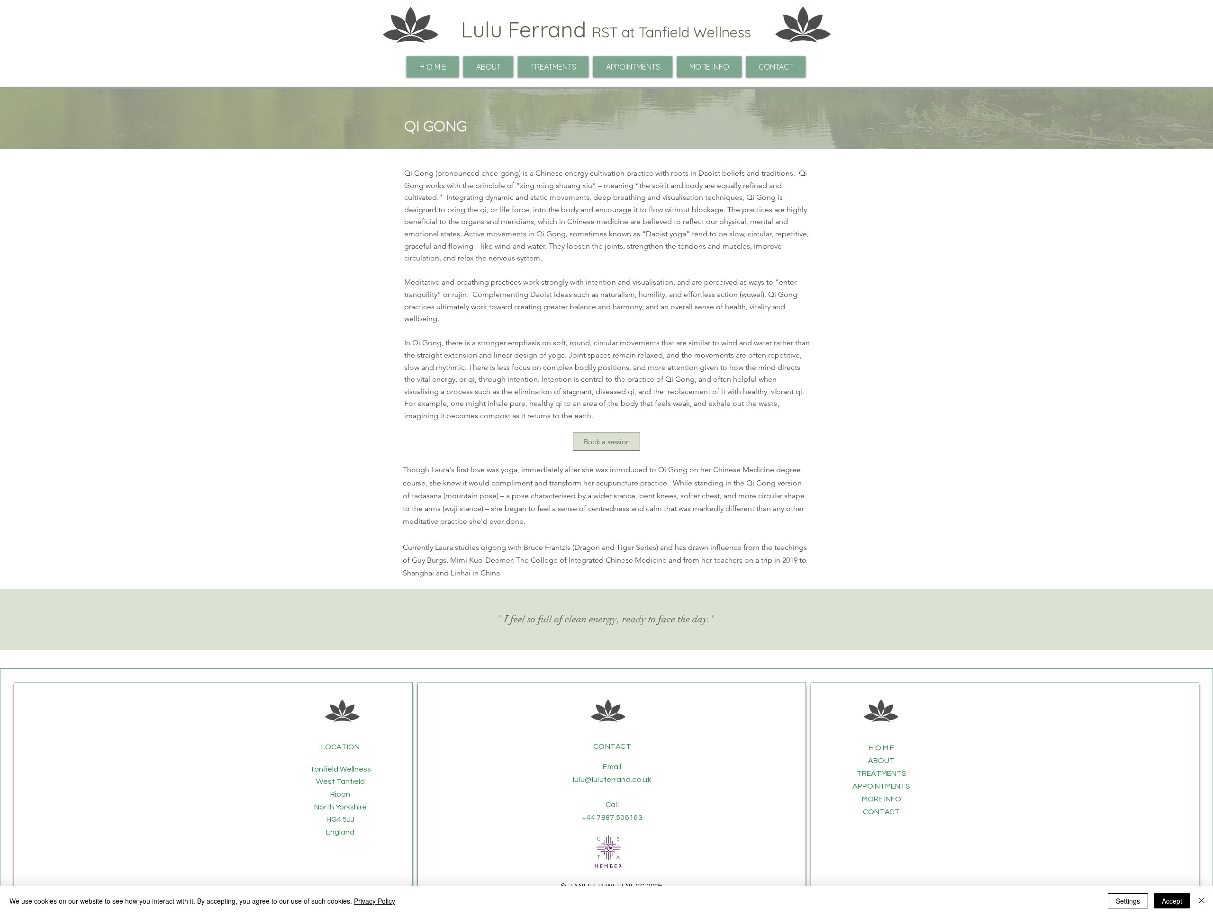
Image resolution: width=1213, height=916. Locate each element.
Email (612, 767)
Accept (1172, 901)
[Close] (1201, 900)
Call (612, 804)
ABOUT (881, 760)
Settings (1128, 901)
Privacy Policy (374, 901)
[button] (709, 66)
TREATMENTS (881, 773)
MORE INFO (881, 799)
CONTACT (612, 746)
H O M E (881, 748)
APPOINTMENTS (881, 786)
